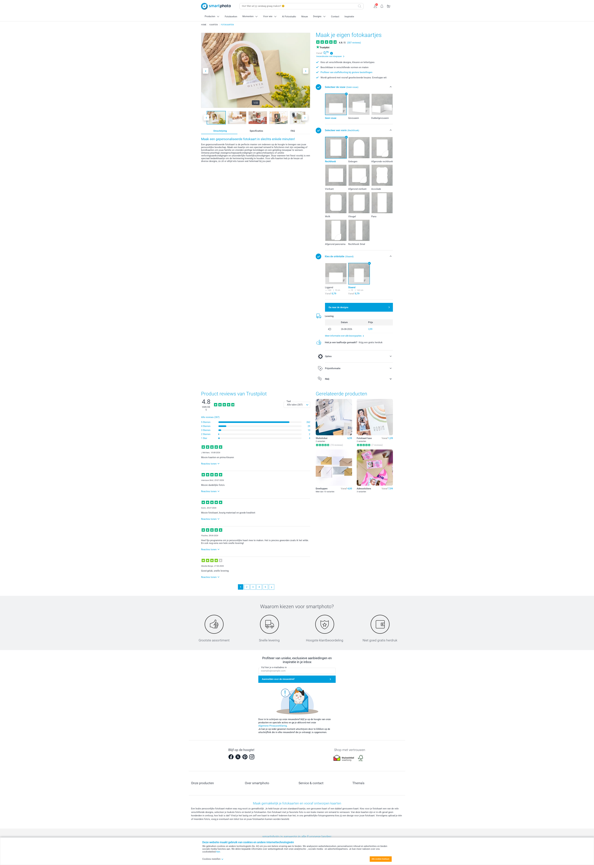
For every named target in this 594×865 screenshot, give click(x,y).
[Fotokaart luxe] (375, 417)
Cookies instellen (211, 859)
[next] (271, 587)
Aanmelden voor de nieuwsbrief (278, 679)
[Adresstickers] (375, 467)
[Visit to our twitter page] (238, 757)
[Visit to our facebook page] (231, 757)
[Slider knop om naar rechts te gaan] (305, 71)
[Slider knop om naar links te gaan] (205, 71)
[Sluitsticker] (334, 417)
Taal (288, 401)
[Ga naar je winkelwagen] (388, 5)
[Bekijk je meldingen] (382, 5)
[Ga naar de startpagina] (216, 6)
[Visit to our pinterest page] (245, 757)
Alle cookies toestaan (380, 859)
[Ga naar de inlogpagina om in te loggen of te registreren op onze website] (375, 5)
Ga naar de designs (338, 307)
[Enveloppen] (334, 467)
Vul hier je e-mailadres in (274, 667)
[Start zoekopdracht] (360, 6)
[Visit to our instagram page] (252, 757)
